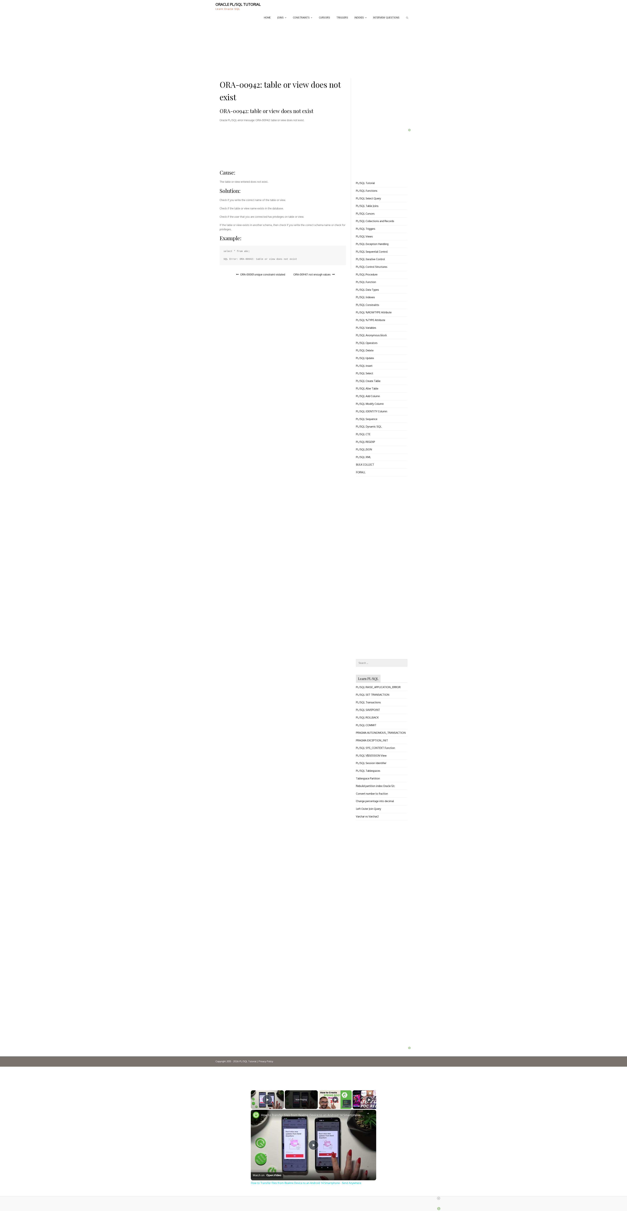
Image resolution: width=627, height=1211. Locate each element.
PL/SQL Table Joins (367, 206)
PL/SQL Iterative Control (370, 259)
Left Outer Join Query (368, 808)
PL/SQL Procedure (367, 274)
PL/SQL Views (364, 236)
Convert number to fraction (372, 793)
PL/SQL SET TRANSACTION (372, 694)
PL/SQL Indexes (365, 297)
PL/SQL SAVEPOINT (368, 709)
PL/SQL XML (363, 457)
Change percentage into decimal (375, 801)
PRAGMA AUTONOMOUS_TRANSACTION (381, 732)
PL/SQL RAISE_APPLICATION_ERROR (378, 687)
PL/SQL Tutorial (365, 183)
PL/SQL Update (365, 358)
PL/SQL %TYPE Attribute (370, 320)
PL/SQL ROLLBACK (367, 717)
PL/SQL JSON (364, 449)
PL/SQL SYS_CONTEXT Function (375, 748)
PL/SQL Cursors (365, 213)
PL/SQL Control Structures (371, 266)
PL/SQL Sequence (366, 419)
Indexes (359, 17)
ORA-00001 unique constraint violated (262, 274)
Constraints (301, 17)
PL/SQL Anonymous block (371, 335)
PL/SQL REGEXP (365, 442)
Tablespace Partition (368, 778)
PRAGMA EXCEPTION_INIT (372, 740)
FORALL (360, 472)
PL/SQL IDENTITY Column (371, 411)
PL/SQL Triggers (365, 228)
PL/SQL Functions (366, 190)
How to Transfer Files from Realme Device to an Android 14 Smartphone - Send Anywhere (313, 1115)
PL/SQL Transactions (368, 702)
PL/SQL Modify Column (370, 403)
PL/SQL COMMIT (366, 725)
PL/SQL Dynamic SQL (369, 426)
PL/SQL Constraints (367, 305)
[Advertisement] (313, 49)
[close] (314, 1198)
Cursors (324, 17)
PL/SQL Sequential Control (372, 251)
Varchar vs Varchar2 (367, 816)
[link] (256, 1115)
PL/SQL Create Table (368, 381)
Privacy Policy (266, 1061)
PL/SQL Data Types (367, 289)
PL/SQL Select (364, 373)
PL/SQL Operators (367, 343)
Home (267, 17)
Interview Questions (386, 17)
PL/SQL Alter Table (367, 388)
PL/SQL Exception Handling (372, 244)
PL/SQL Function (366, 282)
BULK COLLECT (365, 464)
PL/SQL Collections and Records (375, 221)
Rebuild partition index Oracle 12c (375, 786)
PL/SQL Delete (365, 350)
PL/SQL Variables (366, 327)
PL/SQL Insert (364, 365)
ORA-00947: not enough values (312, 274)
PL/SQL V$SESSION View (371, 755)
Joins (280, 17)
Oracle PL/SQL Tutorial (238, 4)
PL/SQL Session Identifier (371, 763)
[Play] (335, 1099)
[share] (370, 1114)
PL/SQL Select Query (368, 198)
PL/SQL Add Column (368, 396)
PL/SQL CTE (363, 434)
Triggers (342, 17)
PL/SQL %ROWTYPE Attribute (374, 312)
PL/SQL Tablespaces (368, 770)
